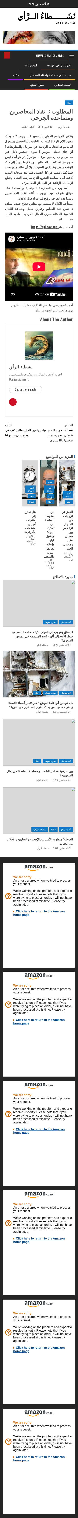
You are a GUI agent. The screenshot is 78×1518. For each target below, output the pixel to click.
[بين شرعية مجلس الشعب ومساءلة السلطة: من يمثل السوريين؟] (39, 742)
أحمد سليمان (68, 495)
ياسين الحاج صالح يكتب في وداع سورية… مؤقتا (22, 429)
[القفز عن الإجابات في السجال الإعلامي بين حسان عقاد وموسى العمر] (67, 483)
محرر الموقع (37, 85)
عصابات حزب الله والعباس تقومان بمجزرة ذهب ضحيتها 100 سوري (56, 432)
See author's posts (26, 389)
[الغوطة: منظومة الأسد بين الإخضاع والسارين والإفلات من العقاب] (39, 810)
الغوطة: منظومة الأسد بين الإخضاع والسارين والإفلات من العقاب (40, 841)
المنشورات (31, 65)
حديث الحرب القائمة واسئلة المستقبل (50, 75)
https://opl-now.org (44, 227)
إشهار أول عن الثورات (59, 65)
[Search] (13, 55)
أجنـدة (50, 482)
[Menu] (71, 55)
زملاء (69, 102)
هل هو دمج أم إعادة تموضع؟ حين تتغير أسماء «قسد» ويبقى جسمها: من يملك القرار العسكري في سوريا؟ (40, 704)
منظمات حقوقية (39, 829)
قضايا (50, 502)
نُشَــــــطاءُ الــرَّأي (46, 15)
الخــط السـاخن (62, 85)
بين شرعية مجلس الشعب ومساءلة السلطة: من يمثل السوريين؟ (40, 773)
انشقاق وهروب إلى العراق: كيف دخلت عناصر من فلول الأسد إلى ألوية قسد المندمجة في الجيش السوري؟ (42, 636)
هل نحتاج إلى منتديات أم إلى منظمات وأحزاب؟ (30, 521)
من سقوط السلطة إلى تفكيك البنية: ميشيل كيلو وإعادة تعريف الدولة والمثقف (49, 533)
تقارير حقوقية (50, 622)
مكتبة (16, 75)
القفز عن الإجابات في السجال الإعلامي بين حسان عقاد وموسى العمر (67, 529)
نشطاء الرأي (64, 126)
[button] (71, 55)
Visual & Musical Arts (50, 55)
